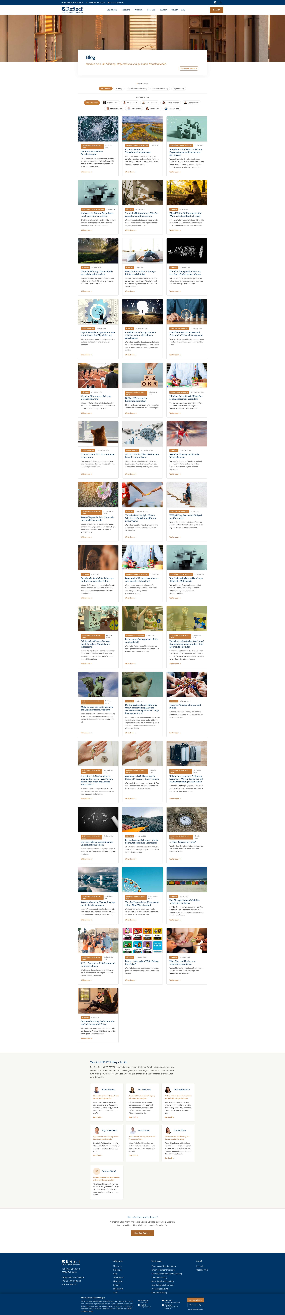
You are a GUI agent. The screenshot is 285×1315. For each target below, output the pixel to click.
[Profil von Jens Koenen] (132, 1130)
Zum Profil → (97, 1117)
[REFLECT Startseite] (72, 10)
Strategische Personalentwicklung (167, 1274)
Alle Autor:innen (92, 103)
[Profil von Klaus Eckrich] (96, 1089)
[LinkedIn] (215, 2)
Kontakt (174, 10)
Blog (115, 1274)
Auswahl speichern (195, 1309)
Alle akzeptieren (195, 1300)
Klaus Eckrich (132, 103)
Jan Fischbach (152, 103)
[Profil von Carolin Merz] (168, 1130)
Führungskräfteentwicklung (164, 1266)
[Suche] (220, 2)
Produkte (126, 10)
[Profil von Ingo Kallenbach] (96, 1130)
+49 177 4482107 (117, 2)
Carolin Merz (155, 109)
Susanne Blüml (112, 103)
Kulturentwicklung (159, 1292)
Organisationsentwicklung (137, 88)
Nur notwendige (195, 1305)
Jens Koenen (136, 109)
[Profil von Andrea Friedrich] (168, 1089)
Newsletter (118, 1281)
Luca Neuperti (174, 109)
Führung (119, 88)
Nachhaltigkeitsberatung (162, 1285)
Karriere (164, 10)
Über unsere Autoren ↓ (188, 68)
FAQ (183, 10)
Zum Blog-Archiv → (142, 1233)
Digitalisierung (178, 88)
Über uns (151, 10)
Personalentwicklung (160, 88)
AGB (115, 1292)
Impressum (118, 1289)
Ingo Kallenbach (116, 109)
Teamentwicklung (159, 1277)
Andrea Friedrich (173, 103)
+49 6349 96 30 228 (97, 2)
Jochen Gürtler (193, 103)
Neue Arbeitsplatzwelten (163, 1281)
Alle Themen (105, 88)
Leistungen (112, 10)
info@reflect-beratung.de (73, 2)
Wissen (138, 10)
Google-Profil (202, 1270)
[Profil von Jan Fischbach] (132, 1089)
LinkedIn (200, 1266)
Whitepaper (118, 1277)
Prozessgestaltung (160, 1289)
